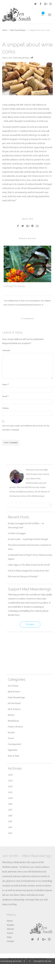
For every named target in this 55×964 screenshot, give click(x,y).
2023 (10, 780)
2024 (10, 775)
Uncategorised (14, 744)
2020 (10, 798)
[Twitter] (35, 3)
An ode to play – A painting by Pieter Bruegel (28, 539)
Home (9, 920)
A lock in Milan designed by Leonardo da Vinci (28, 570)
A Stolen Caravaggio (17, 533)
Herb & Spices (14, 709)
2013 (10, 833)
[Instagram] (50, 3)
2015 (10, 821)
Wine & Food (13, 756)
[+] (27, 264)
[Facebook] (40, 3)
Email (4, 396)
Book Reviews (14, 691)
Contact (10, 941)
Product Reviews (15, 726)
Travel (10, 738)
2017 (10, 810)
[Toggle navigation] (49, 14)
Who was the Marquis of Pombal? (23, 576)
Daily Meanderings (21, 58)
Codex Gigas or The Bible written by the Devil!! (29, 565)
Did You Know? (14, 703)
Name (4, 384)
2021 (10, 792)
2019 (10, 804)
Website (5, 408)
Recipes (11, 732)
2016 (10, 815)
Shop (9, 937)
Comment (6, 350)
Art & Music (13, 686)
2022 (10, 786)
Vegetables (12, 750)
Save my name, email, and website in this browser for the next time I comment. (25, 428)
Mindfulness (13, 721)
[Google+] (45, 3)
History (11, 715)
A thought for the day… (15, 286)
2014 (10, 827)
